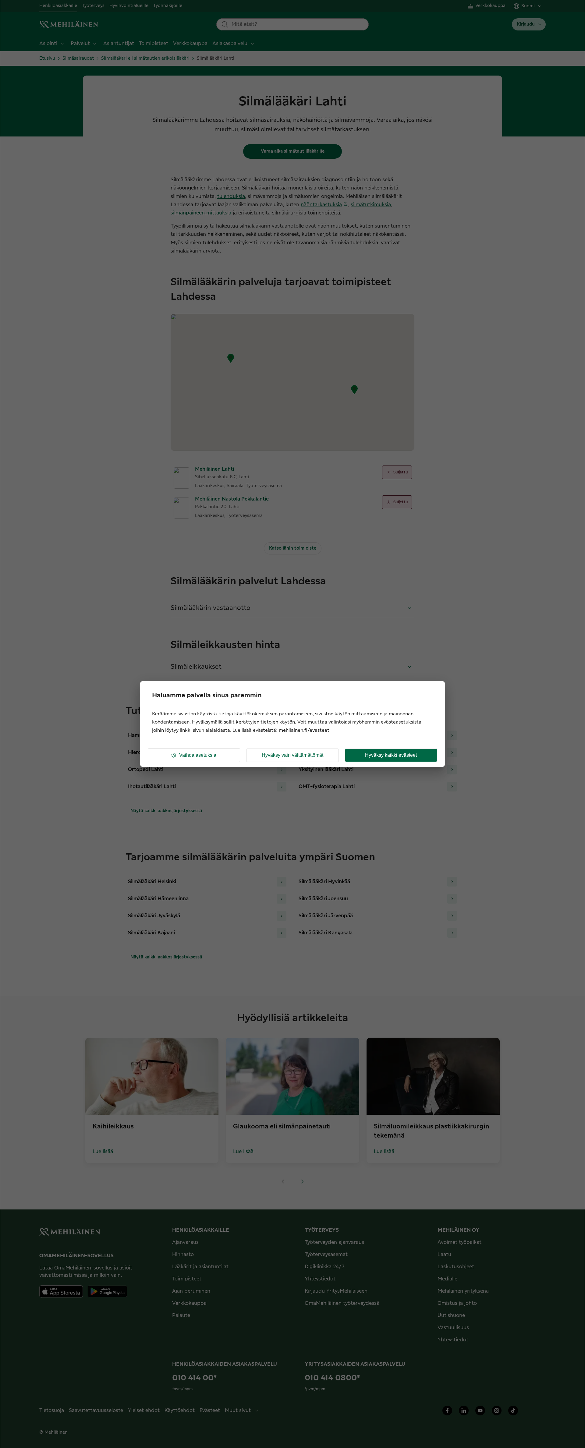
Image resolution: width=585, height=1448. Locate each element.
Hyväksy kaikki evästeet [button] (391, 755)
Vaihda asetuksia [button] (197, 755)
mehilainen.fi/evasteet (304, 730)
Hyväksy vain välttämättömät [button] (292, 755)
